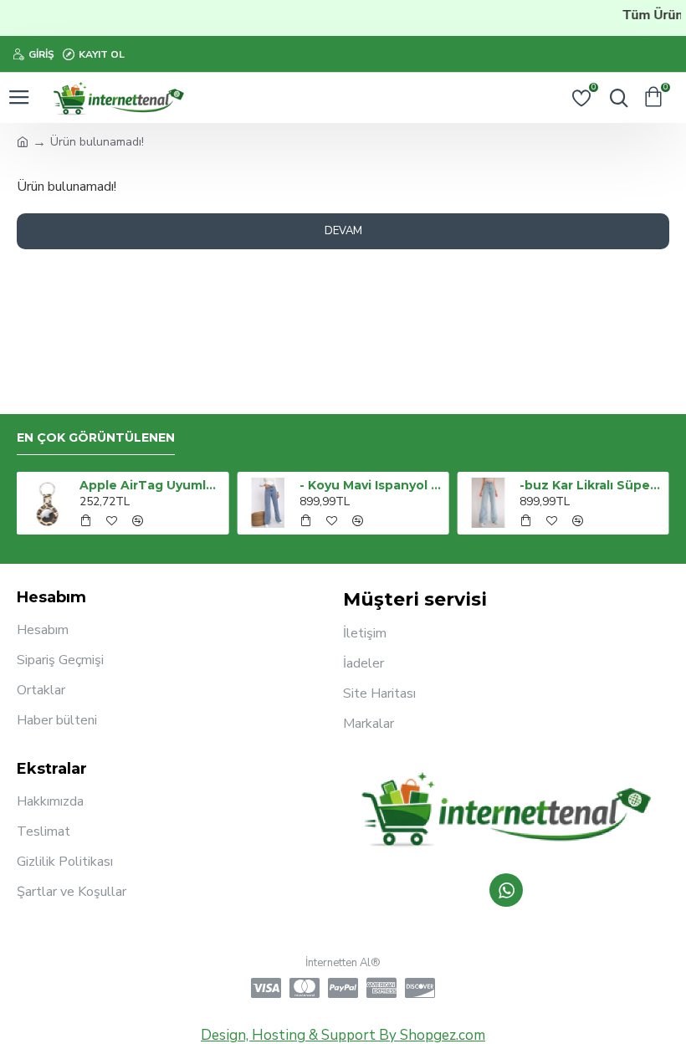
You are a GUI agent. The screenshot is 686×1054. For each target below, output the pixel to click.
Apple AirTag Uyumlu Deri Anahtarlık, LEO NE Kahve (151, 485)
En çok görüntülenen (96, 438)
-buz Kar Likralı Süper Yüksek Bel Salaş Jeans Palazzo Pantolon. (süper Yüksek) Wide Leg (591, 485)
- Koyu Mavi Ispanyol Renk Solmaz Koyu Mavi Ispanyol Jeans (371, 485)
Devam (343, 230)
